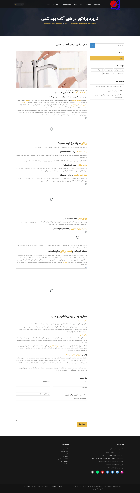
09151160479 (112, 455)
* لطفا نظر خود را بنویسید (80, 399)
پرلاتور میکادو (82, 165)
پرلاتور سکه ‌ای (83, 335)
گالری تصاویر (63, 451)
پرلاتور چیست (109, 70)
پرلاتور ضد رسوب (82, 321)
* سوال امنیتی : (83, 395)
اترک (113, 73)
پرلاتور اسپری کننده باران (78, 228)
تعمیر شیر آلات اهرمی (113, 91)
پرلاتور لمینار (83, 218)
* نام (86, 381)
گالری (81, 4)
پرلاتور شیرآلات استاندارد (97, 70)
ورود (65, 464)
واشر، (73, 107)
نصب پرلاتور (66, 251)
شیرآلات (65, 262)
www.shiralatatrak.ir (112, 465)
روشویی (85, 105)
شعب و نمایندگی (66, 4)
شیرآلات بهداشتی (75, 100)
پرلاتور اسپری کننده (80, 175)
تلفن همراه (84, 387)
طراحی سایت (58, 486)
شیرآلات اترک (106, 73)
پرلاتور (27, 100)
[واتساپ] (97, 472)
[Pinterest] (102, 472)
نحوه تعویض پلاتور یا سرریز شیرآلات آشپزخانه (107, 86)
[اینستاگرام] (122, 472)
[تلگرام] (112, 472)
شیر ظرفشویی (120, 73)
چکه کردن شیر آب (119, 70)
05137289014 (103, 458)
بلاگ (75, 4)
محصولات (88, 4)
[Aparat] (107, 472)
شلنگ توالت (72, 105)
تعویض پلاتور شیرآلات (73, 354)
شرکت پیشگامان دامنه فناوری (32, 486)
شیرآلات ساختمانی (54, 346)
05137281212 (95, 458)
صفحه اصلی (97, 4)
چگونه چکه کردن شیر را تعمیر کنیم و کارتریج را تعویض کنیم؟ (108, 96)
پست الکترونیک (46, 381)
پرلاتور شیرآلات (80, 93)
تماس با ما (55, 4)
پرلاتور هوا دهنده (81, 152)
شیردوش (79, 105)
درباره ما (48, 4)
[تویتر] (117, 472)
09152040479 (104, 455)
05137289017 (112, 458)
